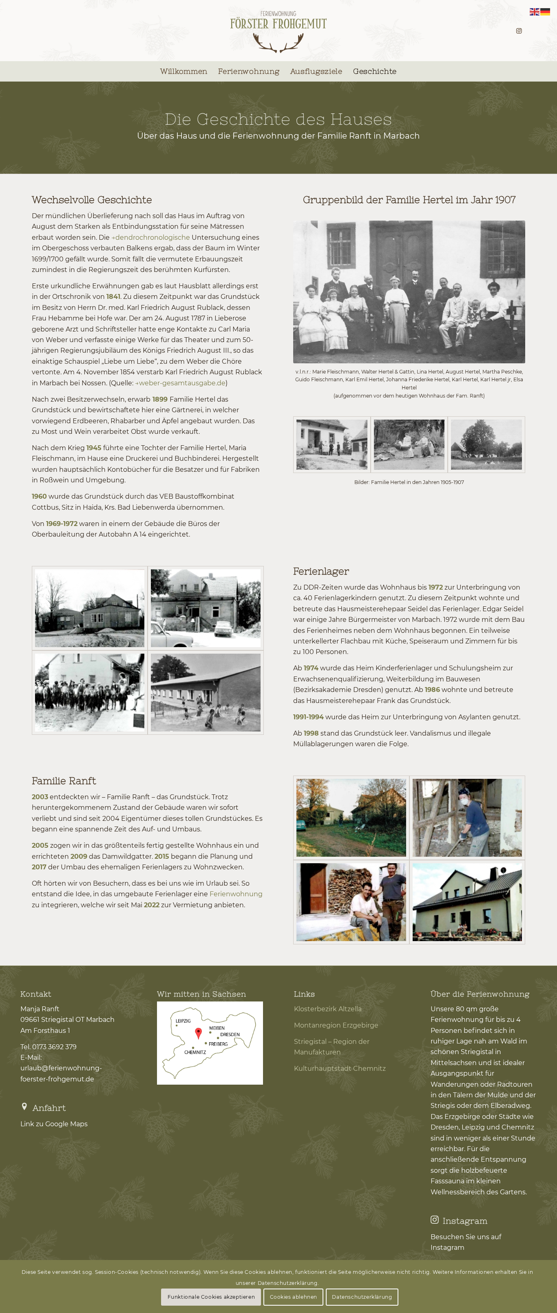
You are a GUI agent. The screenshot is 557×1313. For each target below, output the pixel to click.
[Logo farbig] (278, 30)
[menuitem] (184, 71)
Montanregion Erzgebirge (336, 1025)
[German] (545, 11)
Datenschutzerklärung (362, 1297)
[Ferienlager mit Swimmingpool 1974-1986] (205, 692)
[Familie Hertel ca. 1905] (409, 444)
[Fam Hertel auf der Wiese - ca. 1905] (486, 444)
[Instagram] (435, 1220)
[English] (535, 11)
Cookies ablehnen (294, 1297)
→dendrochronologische (150, 237)
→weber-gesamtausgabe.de (180, 383)
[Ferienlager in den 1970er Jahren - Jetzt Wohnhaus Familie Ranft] (205, 608)
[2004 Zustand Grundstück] (351, 818)
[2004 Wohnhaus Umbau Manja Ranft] (467, 818)
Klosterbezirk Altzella (328, 1009)
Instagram (465, 1220)
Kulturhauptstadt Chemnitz (340, 1068)
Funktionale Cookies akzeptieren (211, 1297)
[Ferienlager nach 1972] (90, 692)
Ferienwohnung (236, 894)
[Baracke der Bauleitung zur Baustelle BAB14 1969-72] (90, 608)
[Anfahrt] (24, 1107)
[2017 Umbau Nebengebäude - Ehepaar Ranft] (351, 902)
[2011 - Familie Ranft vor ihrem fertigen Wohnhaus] (467, 902)
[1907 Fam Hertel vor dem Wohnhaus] (332, 444)
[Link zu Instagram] (519, 30)
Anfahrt (49, 1107)
